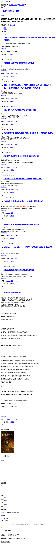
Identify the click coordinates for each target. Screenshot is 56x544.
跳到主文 (3, 15)
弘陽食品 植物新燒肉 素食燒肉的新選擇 (19, 63)
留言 (12, 51)
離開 (8, 541)
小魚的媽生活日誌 (10, 11)
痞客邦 (8, 51)
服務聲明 (42, 524)
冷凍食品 (12, 54)
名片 (5, 31)
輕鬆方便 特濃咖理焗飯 (12, 292)
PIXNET (17, 524)
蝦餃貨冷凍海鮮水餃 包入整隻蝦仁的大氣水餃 (21, 156)
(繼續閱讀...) (4, 48)
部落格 (5, 29)
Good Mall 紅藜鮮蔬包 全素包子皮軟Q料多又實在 (23, 179)
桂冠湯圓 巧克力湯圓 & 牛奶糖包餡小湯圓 (20, 110)
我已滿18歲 (3, 541)
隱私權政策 (36, 524)
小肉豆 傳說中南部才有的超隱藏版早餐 (19, 270)
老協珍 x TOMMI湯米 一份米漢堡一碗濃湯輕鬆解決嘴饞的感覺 (28, 247)
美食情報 (12, 25)
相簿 (5, 28)
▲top (2, 56)
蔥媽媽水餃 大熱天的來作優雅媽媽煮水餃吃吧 (21, 225)
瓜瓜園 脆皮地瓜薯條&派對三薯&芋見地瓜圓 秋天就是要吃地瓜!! (29, 133)
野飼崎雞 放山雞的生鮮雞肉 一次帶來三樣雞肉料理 (23, 201)
